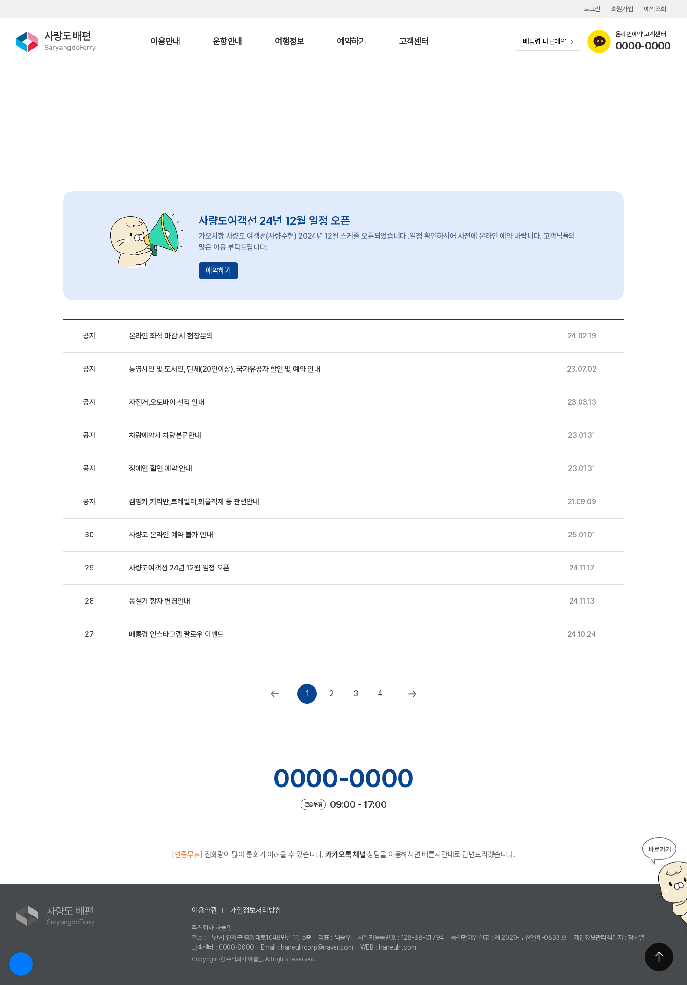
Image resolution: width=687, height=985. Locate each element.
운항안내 (227, 41)
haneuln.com (397, 947)
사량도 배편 (70, 40)
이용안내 (165, 41)
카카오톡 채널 (345, 854)
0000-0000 (343, 778)
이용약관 (204, 910)
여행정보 (289, 41)
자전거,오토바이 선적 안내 (167, 402)
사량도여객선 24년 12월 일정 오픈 (179, 567)
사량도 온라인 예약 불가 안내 (171, 534)
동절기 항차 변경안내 (159, 601)
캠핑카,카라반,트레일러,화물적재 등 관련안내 (194, 501)
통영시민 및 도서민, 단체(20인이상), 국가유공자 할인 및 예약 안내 (224, 369)
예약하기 (351, 41)
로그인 (592, 9)
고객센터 (414, 41)
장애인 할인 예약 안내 (160, 468)
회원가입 (622, 9)
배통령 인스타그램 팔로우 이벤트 (176, 634)
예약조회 (655, 9)
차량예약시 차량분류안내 (165, 435)
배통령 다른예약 (544, 41)
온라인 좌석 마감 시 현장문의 (171, 335)
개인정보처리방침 (256, 910)
